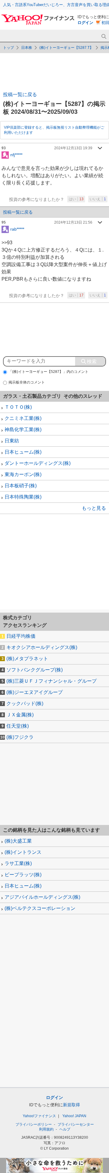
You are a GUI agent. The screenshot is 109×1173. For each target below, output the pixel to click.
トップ (8, 48)
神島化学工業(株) (23, 429)
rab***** (17, 228)
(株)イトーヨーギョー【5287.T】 (66, 48)
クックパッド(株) (24, 703)
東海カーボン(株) (23, 474)
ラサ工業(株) (18, 863)
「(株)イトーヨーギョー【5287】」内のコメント (48, 372)
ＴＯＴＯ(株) (18, 407)
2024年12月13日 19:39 (73, 148)
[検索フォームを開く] (103, 36)
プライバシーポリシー (33, 1124)
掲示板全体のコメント (26, 382)
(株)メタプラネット (27, 658)
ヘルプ (64, 1129)
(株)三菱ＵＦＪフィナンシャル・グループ (51, 681)
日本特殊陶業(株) (23, 496)
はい (76, 199)
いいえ (98, 199)
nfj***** (16, 154)
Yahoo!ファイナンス (39, 1116)
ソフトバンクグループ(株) (34, 669)
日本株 (26, 48)
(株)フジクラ (20, 737)
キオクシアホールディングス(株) (41, 647)
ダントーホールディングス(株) (38, 463)
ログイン (85, 22)
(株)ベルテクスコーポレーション (40, 908)
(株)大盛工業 (18, 840)
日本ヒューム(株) (23, 452)
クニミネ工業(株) (23, 418)
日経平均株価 (20, 636)
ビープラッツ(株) (23, 874)
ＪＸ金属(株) (20, 714)
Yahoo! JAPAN (74, 1116)
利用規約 (46, 1129)
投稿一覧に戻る (20, 94)
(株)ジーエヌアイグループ (34, 692)
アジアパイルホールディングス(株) (42, 897)
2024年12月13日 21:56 (73, 222)
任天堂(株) (17, 725)
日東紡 (12, 440)
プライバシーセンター (76, 1124)
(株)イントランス (23, 852)
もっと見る (94, 508)
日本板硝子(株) (21, 485)
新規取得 (71, 1104)
